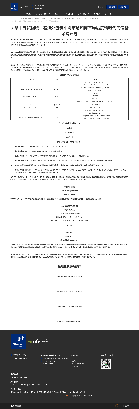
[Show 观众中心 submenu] (63, 14)
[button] (111, 7)
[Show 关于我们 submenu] (102, 14)
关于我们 (97, 14)
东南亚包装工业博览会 (73, 14)
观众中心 (58, 14)
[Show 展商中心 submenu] (52, 14)
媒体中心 (86, 14)
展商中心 (47, 14)
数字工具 (108, 14)
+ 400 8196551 (48, 364)
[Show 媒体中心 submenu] (91, 14)
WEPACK (39, 14)
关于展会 (28, 14)
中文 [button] (99, 7)
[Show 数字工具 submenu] (113, 14)
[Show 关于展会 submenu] (33, 14)
